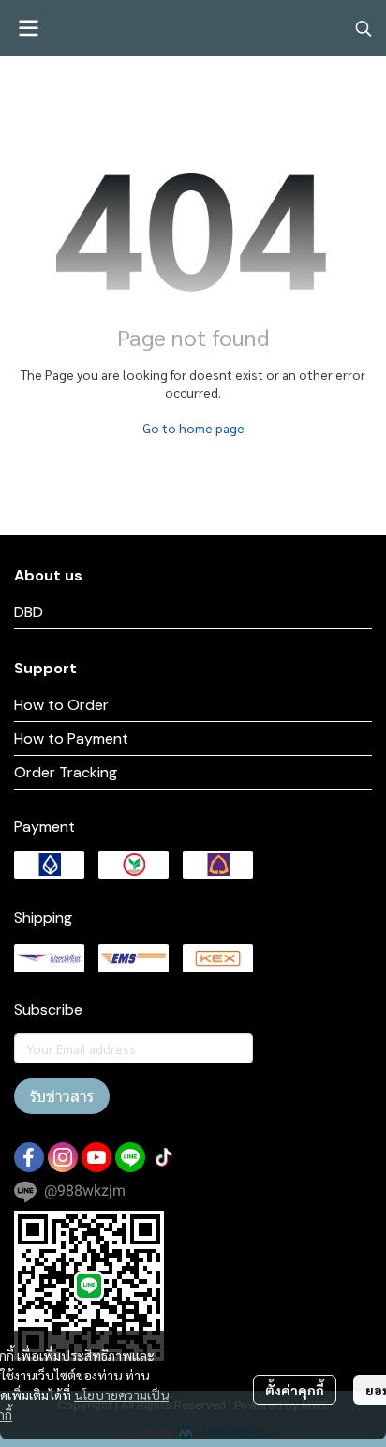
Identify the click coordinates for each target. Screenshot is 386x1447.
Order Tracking (65, 772)
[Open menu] (28, 28)
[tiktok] (164, 1157)
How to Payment (71, 738)
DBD (28, 612)
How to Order (61, 705)
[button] (363, 28)
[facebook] (29, 1157)
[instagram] (63, 1157)
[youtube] (96, 1157)
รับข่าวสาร (62, 1096)
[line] (130, 1157)
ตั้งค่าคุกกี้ (294, 1389)
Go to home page (193, 427)
